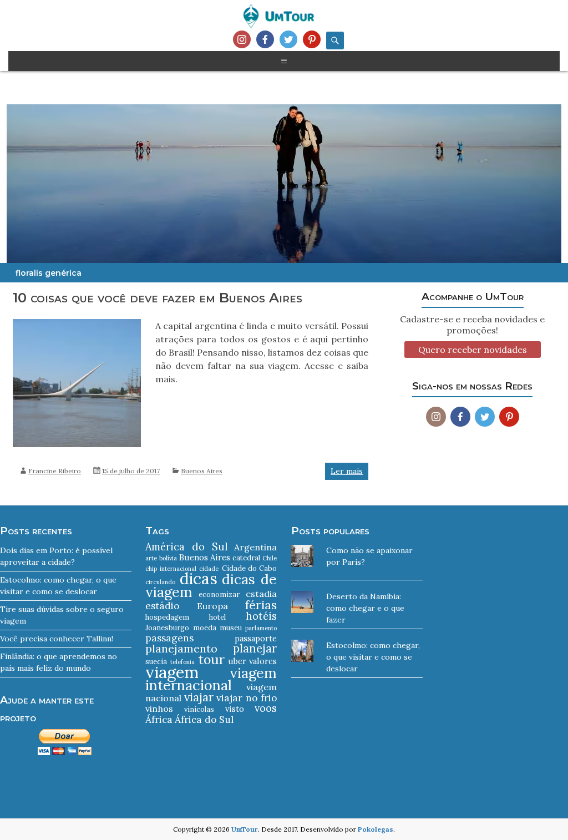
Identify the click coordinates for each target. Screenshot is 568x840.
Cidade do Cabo (249, 568)
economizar (219, 594)
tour (211, 659)
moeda (204, 627)
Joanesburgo (167, 627)
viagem (172, 671)
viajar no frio (246, 698)
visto (234, 709)
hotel (217, 617)
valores (263, 661)
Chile (269, 558)
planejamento (181, 648)
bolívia (168, 558)
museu (231, 627)
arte (151, 558)
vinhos (159, 708)
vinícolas (199, 709)
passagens (169, 638)
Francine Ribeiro (54, 471)
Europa (212, 605)
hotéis (261, 616)
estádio (162, 606)
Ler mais (347, 471)
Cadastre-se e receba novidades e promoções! (472, 324)
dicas (198, 579)
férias (261, 605)
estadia (261, 593)
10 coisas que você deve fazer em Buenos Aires (157, 298)
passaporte (256, 638)
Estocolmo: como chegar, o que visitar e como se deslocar (373, 657)
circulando (160, 582)
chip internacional (170, 569)
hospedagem (167, 617)
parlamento (261, 628)
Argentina (255, 547)
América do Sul (186, 546)
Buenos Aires (201, 471)
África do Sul (204, 720)
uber (237, 661)
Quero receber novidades (472, 349)
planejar (255, 648)
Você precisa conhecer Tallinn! (56, 639)
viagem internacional (211, 679)
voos (266, 708)
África (159, 720)
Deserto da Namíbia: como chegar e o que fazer (365, 608)
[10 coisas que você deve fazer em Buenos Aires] (77, 324)
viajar (199, 697)
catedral (246, 558)
